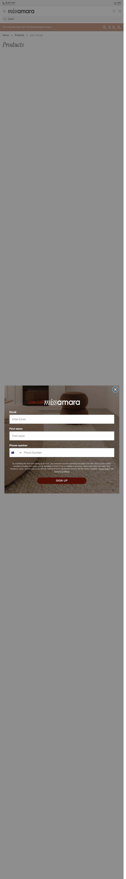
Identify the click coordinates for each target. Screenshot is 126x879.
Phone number (18, 445)
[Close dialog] (115, 389)
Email (12, 412)
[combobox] (16, 452)
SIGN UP (62, 480)
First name (15, 428)
